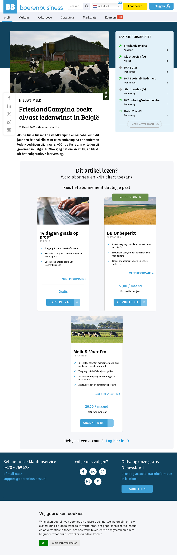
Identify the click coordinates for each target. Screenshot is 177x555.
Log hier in (115, 441)
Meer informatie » (74, 278)
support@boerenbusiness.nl (24, 479)
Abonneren (135, 6)
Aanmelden (137, 489)
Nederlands (103, 6)
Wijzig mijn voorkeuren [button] (64, 542)
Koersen (113, 17)
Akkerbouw (45, 17)
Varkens (24, 17)
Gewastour (67, 17)
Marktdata (89, 17)
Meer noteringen (143, 124)
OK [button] (43, 542)
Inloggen (159, 6)
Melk (7, 17)
